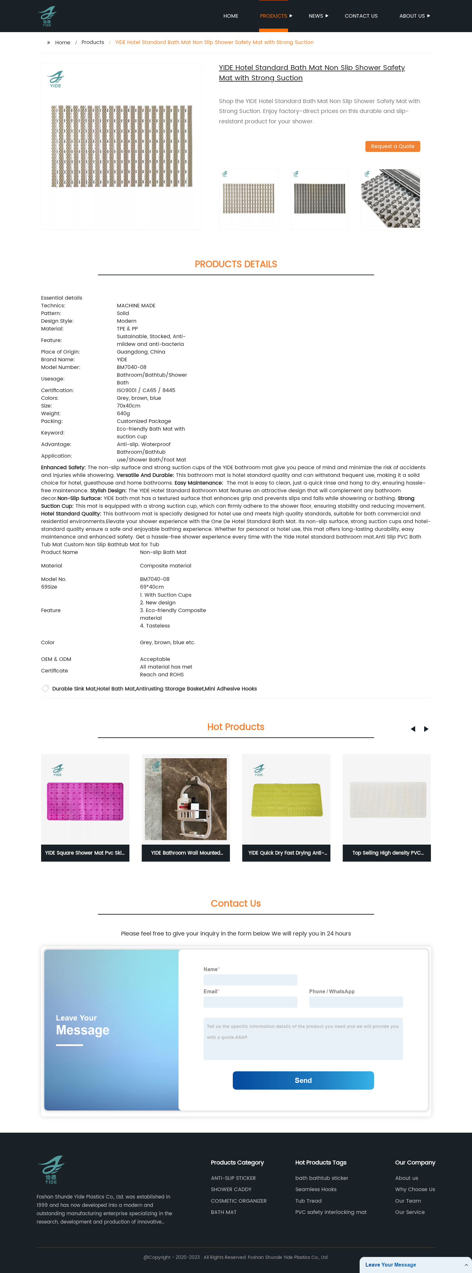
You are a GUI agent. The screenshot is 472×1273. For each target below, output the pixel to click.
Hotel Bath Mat (116, 689)
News (316, 16)
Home (230, 16)
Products (273, 16)
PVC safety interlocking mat (331, 1212)
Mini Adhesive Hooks (231, 689)
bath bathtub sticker (321, 1178)
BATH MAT (224, 1212)
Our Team (408, 1201)
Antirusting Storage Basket (170, 689)
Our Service (410, 1212)
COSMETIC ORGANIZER (239, 1201)
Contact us (361, 16)
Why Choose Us (415, 1189)
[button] (413, 729)
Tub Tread (308, 1201)
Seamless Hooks (316, 1189)
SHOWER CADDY (231, 1189)
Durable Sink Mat (74, 689)
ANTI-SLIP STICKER (233, 1178)
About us (412, 16)
